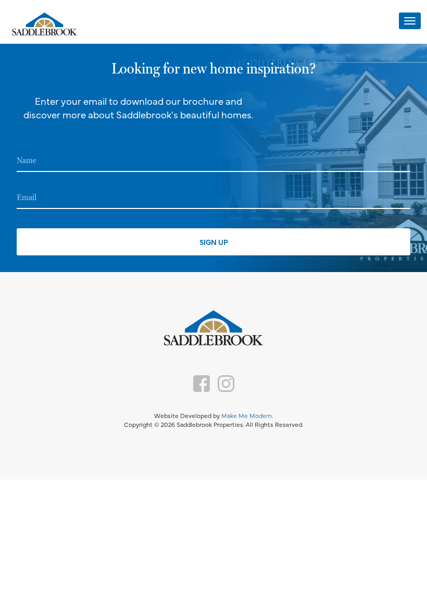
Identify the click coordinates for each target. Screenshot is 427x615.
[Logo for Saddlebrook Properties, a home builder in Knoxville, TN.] (44, 24)
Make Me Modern (246, 415)
